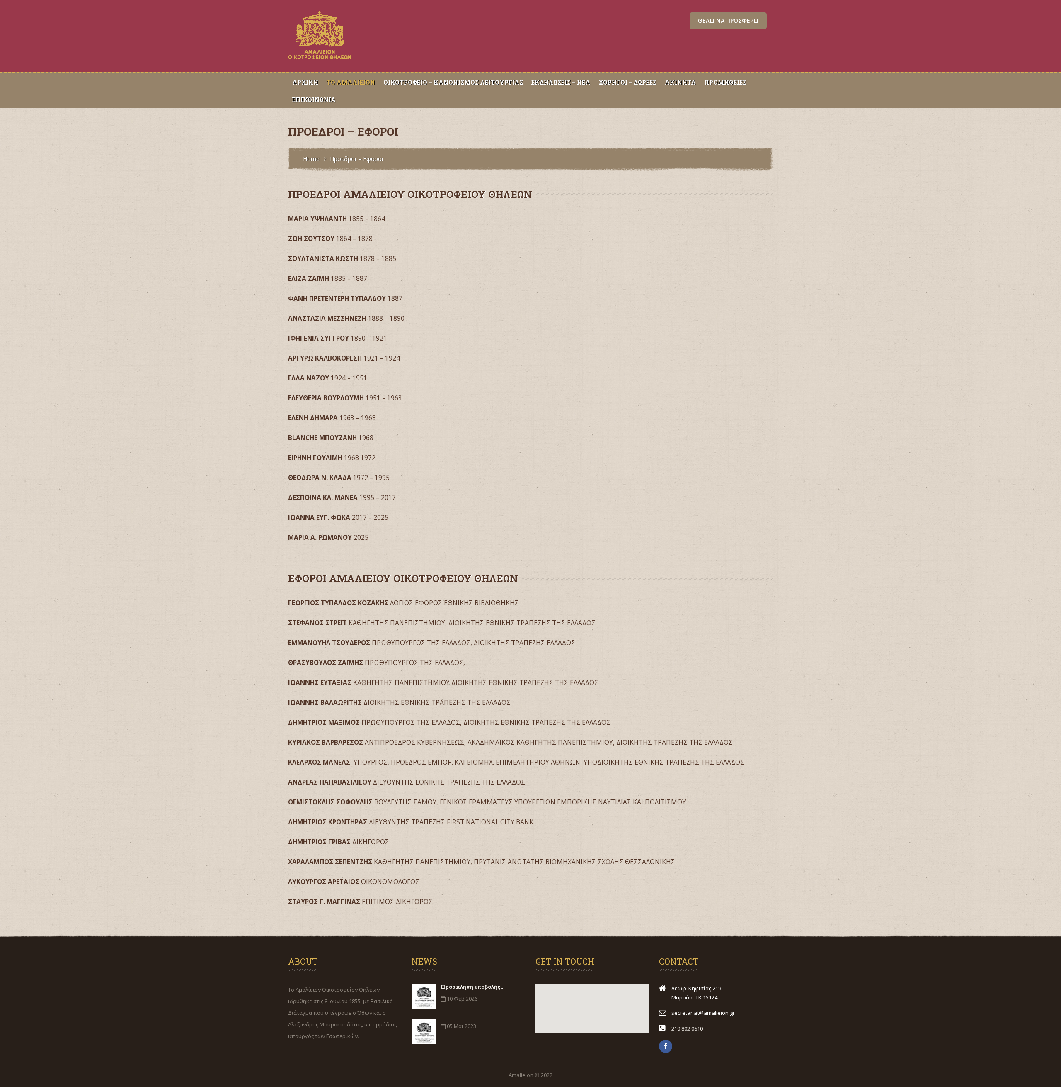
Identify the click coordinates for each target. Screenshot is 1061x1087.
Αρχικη (305, 82)
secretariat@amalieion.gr (703, 1012)
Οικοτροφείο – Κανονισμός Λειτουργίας (453, 82)
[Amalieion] (320, 59)
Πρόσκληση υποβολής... (472, 986)
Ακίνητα (680, 82)
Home (311, 159)
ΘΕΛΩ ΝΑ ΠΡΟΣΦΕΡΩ (728, 20)
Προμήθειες (725, 82)
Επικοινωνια (314, 100)
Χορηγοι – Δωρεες (627, 82)
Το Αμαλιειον (351, 82)
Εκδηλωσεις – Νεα (560, 82)
